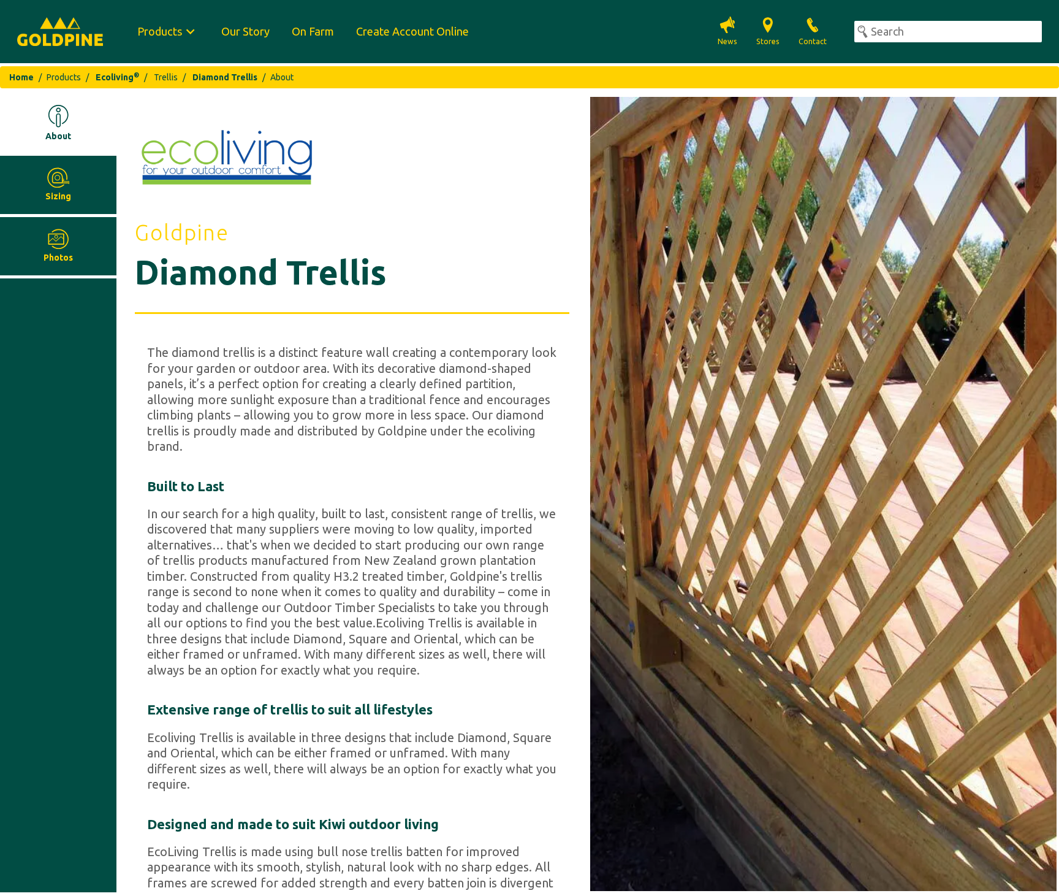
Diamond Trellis (224, 77)
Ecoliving (117, 77)
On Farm (313, 31)
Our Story (245, 31)
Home (21, 77)
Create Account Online (412, 31)
